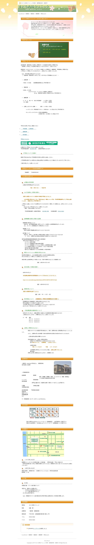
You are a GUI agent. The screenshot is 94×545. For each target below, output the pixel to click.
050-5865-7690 (33, 148)
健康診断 (37, 13)
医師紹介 (27, 13)
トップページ (21, 13)
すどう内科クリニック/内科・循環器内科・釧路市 (46, 542)
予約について (43, 13)
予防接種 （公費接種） (28, 128)
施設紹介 (32, 13)
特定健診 (25, 134)
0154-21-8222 (61, 211)
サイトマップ (47, 540)
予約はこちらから (25, 139)
